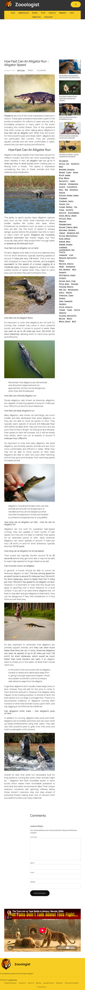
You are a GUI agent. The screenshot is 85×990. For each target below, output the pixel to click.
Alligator (41, 70)
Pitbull (62, 278)
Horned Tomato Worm (68, 227)
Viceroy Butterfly (67, 316)
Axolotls (75, 164)
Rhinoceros (73, 290)
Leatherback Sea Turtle (67, 251)
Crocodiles (72, 187)
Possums (74, 284)
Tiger (69, 310)
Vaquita (62, 313)
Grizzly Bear (65, 218)
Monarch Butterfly (67, 258)
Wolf (74, 321)
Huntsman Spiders (67, 230)
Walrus (62, 318)
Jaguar (62, 233)
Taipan (62, 310)
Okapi (61, 267)
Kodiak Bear (64, 242)
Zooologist (27, 4)
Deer (61, 190)
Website (32, 882)
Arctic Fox (64, 164)
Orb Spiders (64, 269)
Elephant (63, 198)
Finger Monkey (65, 207)
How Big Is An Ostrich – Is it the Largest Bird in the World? (69, 155)
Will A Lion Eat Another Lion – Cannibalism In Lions (68, 118)
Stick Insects (65, 307)
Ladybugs (63, 247)
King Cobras (64, 239)
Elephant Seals (66, 201)
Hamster (62, 221)
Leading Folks (12, 980)
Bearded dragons (67, 169)
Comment (34, 837)
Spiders (62, 304)
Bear (61, 166)
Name (32, 863)
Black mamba (64, 175)
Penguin (62, 272)
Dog (66, 190)
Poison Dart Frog (67, 281)
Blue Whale (64, 178)
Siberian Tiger (66, 295)
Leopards (63, 255)
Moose (61, 261)
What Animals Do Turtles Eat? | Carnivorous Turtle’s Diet (68, 137)
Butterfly (63, 181)
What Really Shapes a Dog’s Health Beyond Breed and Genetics (68, 98)
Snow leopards (65, 301)
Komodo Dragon (65, 244)
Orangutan (70, 267)
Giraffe (69, 210)
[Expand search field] (76, 4)
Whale (69, 318)
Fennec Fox (64, 204)
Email (32, 872)
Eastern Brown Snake (69, 195)
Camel (72, 181)
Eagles (62, 193)
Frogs (61, 210)
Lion (71, 255)
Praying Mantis (66, 287)
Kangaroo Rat (73, 233)
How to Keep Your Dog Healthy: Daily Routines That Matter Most (69, 76)
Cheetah (62, 184)
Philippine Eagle (67, 275)
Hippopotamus (65, 224)
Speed (30, 70)
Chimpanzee (73, 184)
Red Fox (62, 290)
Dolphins (74, 190)
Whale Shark (64, 321)
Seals (61, 292)
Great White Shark (67, 216)
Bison (75, 172)
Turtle (77, 310)
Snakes (62, 298)
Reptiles (21, 70)
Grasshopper (73, 213)
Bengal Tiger (65, 172)
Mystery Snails (66, 264)
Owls (74, 269)
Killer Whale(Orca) (68, 236)
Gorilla (62, 213)
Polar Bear (64, 284)
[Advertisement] (42, 41)
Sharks (69, 292)
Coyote (62, 187)
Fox (75, 207)
